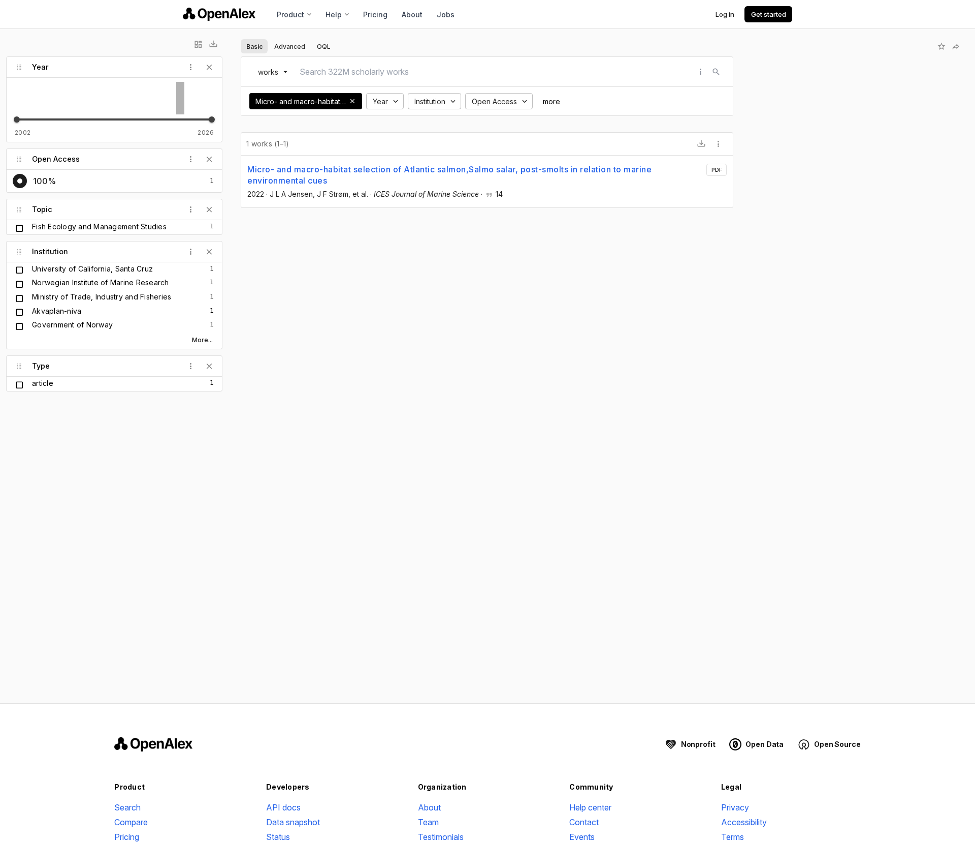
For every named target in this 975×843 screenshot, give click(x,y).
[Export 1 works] (701, 144)
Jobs (445, 14)
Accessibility (744, 822)
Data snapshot (293, 822)
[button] (352, 101)
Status (278, 837)
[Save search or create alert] (941, 46)
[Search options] (701, 72)
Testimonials (441, 837)
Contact (584, 822)
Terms (732, 837)
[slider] (17, 119)
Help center (590, 807)
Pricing (375, 14)
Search (127, 807)
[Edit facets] (198, 44)
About (412, 14)
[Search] (716, 72)
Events (582, 837)
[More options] (718, 144)
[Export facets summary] (213, 44)
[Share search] (956, 46)
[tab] (254, 46)
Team (428, 822)
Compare (131, 822)
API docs (283, 807)
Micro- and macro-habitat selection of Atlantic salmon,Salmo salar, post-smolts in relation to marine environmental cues (449, 175)
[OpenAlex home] (219, 14)
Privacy (735, 807)
